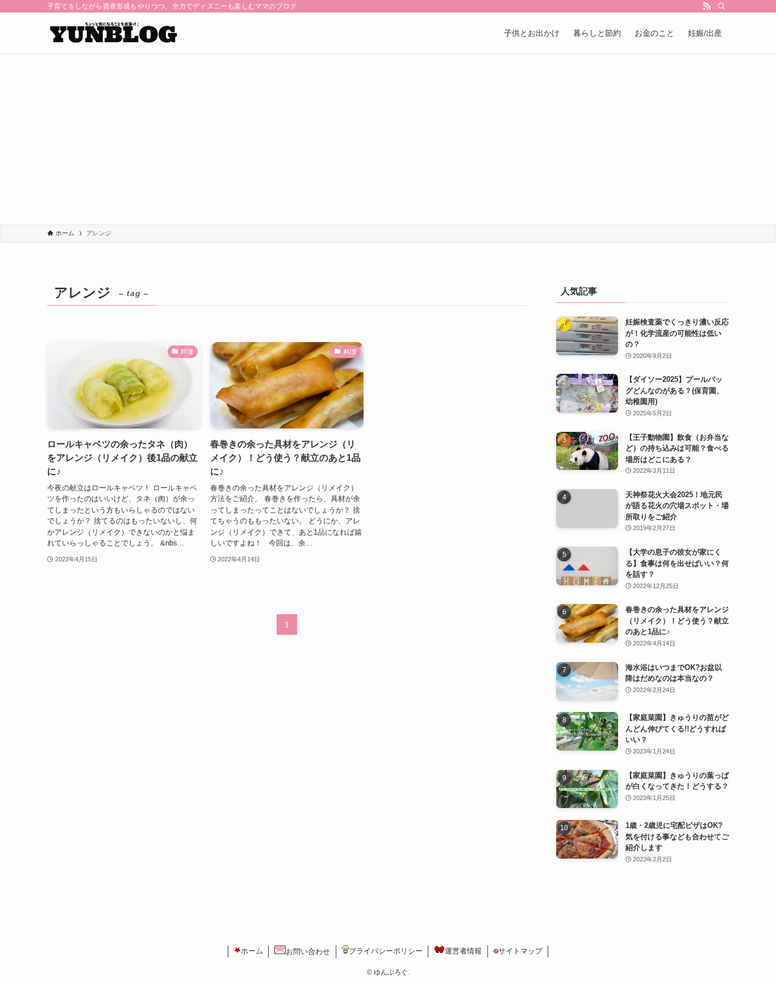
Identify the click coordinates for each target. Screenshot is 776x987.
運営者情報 (463, 951)
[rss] (706, 6)
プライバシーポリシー (386, 951)
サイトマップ (520, 951)
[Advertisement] (388, 138)
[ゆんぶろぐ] (112, 33)
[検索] (721, 6)
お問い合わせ (308, 951)
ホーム (252, 951)
